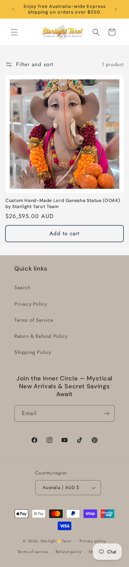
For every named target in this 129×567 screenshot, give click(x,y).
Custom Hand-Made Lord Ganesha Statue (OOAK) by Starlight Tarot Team (62, 203)
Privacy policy (93, 541)
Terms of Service (33, 320)
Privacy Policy (30, 303)
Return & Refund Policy (40, 336)
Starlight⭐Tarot (55, 540)
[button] (14, 32)
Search (22, 287)
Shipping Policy (32, 352)
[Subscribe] (106, 413)
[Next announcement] (116, 9)
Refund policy (69, 551)
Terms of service (33, 551)
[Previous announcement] (13, 9)
